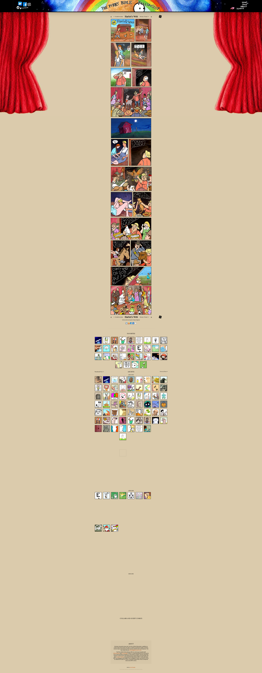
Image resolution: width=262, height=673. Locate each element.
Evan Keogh (124, 653)
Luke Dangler (132, 667)
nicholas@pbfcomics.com (135, 650)
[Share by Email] (135, 323)
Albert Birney (116, 653)
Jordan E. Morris (120, 657)
